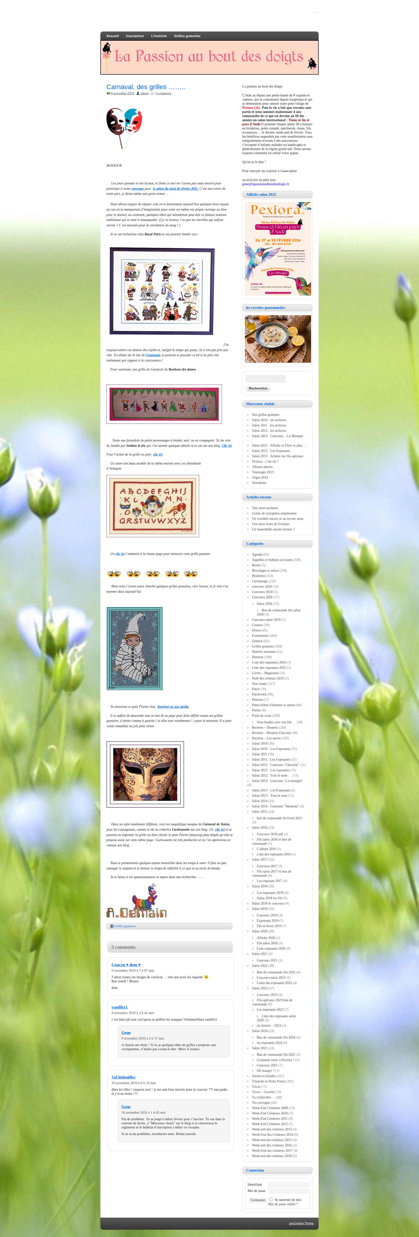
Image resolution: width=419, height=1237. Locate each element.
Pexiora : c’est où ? (265, 461)
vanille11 (120, 1007)
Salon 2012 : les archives (269, 431)
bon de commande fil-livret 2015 (279, 818)
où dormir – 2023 (269, 1025)
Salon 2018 (259, 886)
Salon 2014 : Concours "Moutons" (275, 806)
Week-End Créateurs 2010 (270, 1113)
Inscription (135, 36)
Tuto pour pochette (265, 508)
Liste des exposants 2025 (269, 668)
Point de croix (261, 715)
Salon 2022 (259, 966)
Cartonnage (259, 581)
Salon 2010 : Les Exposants (271, 749)
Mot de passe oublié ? (283, 1204)
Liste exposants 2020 (271, 948)
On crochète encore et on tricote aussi (277, 518)
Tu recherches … (263, 1097)
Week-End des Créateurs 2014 (272, 1134)
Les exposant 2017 (269, 881)
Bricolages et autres (265, 570)
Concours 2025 (267, 1065)
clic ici (120, 554)
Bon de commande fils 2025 (276, 1054)
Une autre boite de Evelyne (270, 524)
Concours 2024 (262, 592)
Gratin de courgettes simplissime (274, 513)
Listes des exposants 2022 (274, 983)
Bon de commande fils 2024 (276, 1037)
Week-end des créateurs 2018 (272, 1156)
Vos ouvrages (261, 1102)
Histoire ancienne (264, 652)
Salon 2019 (259, 909)
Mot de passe (256, 1191)
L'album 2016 (266, 849)
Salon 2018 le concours (268, 903)
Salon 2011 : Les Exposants (271, 759)
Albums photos (262, 467)
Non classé (259, 683)
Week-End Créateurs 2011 (270, 1118)
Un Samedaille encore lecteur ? (273, 529)
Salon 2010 (259, 743)
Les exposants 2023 (270, 1009)
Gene (126, 1032)
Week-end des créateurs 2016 (272, 1145)
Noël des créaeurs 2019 (268, 678)
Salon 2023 (259, 988)
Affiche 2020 (266, 938)
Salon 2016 (259, 827)
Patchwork (259, 694)
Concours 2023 (267, 995)
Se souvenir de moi (288, 1200)
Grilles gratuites (187, 36)
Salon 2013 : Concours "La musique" (277, 781)
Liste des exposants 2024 (269, 662)
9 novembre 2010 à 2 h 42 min (133, 1013)
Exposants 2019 (267, 920)
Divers (256, 630)
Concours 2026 (262, 597)
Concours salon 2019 (266, 620)
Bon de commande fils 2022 (276, 972)
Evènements (260, 636)
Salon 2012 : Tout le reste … (272, 775)
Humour (257, 657)
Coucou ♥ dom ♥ (126, 964)
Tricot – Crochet (263, 1092)
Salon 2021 (259, 954)
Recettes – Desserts (265, 727)
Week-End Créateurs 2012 (270, 1124)
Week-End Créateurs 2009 (270, 1108)
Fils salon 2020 (267, 943)
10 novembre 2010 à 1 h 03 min (143, 1112)
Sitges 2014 (260, 477)
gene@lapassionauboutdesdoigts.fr (265, 184)
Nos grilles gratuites (265, 415)
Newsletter (259, 483)
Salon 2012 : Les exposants (270, 770)
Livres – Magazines (265, 673)
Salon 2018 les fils (269, 898)
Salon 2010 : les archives (269, 420)
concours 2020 (262, 586)
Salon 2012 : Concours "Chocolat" (275, 765)
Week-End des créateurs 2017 (272, 1150)
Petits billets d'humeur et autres (273, 705)
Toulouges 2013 (263, 472)
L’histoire (159, 36)
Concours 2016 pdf (270, 834)
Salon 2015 (259, 811)
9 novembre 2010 (122, 93)
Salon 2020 (259, 931)
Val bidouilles (124, 1077)
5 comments (163, 93)
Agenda (257, 554)
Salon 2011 (259, 754)
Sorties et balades (264, 1076)
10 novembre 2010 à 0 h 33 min (134, 1083)
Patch (255, 689)
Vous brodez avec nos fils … (276, 722)
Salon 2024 (259, 1031)
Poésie (256, 710)
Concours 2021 (267, 960)
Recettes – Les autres (266, 738)
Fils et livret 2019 (269, 926)
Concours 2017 (267, 866)
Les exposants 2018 (270, 893)
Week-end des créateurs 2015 (272, 1140)
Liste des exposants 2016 (274, 854)
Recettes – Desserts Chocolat (271, 733)
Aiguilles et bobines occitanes (272, 560)
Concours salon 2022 (271, 977)
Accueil (112, 36)
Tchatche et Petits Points (268, 1081)
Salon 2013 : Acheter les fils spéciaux (277, 456)
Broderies (258, 576)
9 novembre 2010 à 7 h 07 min (133, 970)
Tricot (256, 1086)
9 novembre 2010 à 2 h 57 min (142, 1038)
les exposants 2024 (269, 1043)
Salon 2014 (259, 801)
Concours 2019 (267, 915)
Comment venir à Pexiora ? (275, 1060)
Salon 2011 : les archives (269, 425)
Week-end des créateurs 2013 (272, 1129)
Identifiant (255, 1184)
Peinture (257, 699)
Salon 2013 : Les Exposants (271, 451)
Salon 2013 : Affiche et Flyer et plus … (279, 445)
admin (145, 93)
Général (257, 641)
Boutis (256, 565)
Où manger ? (265, 1070)
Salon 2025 (259, 1048)
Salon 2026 (264, 604)
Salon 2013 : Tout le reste (269, 795)
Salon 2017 (259, 859)
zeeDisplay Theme (301, 1223)
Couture (257, 625)
